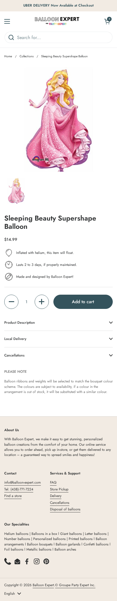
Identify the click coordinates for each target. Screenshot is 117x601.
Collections (27, 56)
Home (8, 56)
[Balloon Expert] (57, 21)
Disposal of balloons (65, 509)
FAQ (53, 482)
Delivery (55, 495)
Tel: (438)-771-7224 (18, 489)
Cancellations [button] (14, 355)
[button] (11, 302)
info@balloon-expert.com (22, 482)
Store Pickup (59, 489)
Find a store (13, 495)
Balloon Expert (43, 585)
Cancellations (59, 502)
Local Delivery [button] (15, 338)
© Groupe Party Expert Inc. (75, 585)
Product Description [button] (19, 322)
